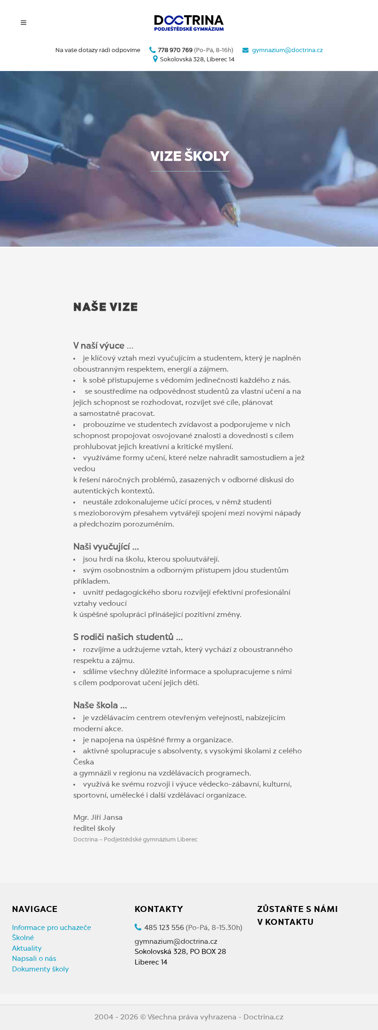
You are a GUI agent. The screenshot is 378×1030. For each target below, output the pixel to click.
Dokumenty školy (40, 969)
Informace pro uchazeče (51, 928)
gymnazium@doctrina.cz (287, 50)
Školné (23, 938)
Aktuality (26, 949)
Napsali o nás (34, 959)
